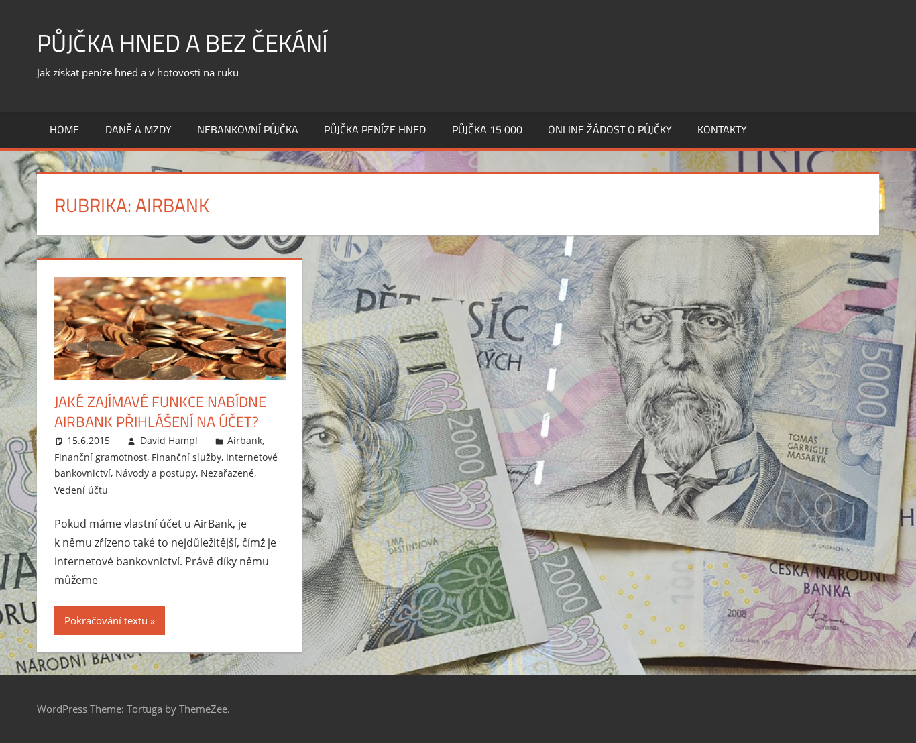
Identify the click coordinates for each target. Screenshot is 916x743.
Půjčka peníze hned (375, 129)
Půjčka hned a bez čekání (182, 42)
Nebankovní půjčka (247, 129)
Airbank (244, 440)
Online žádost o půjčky (610, 129)
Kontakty (722, 129)
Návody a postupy (155, 473)
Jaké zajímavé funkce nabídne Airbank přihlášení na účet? (160, 412)
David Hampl (169, 440)
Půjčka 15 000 (487, 129)
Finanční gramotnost (100, 457)
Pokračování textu (106, 620)
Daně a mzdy (138, 129)
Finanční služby (186, 457)
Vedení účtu (81, 489)
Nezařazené (227, 473)
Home (64, 129)
